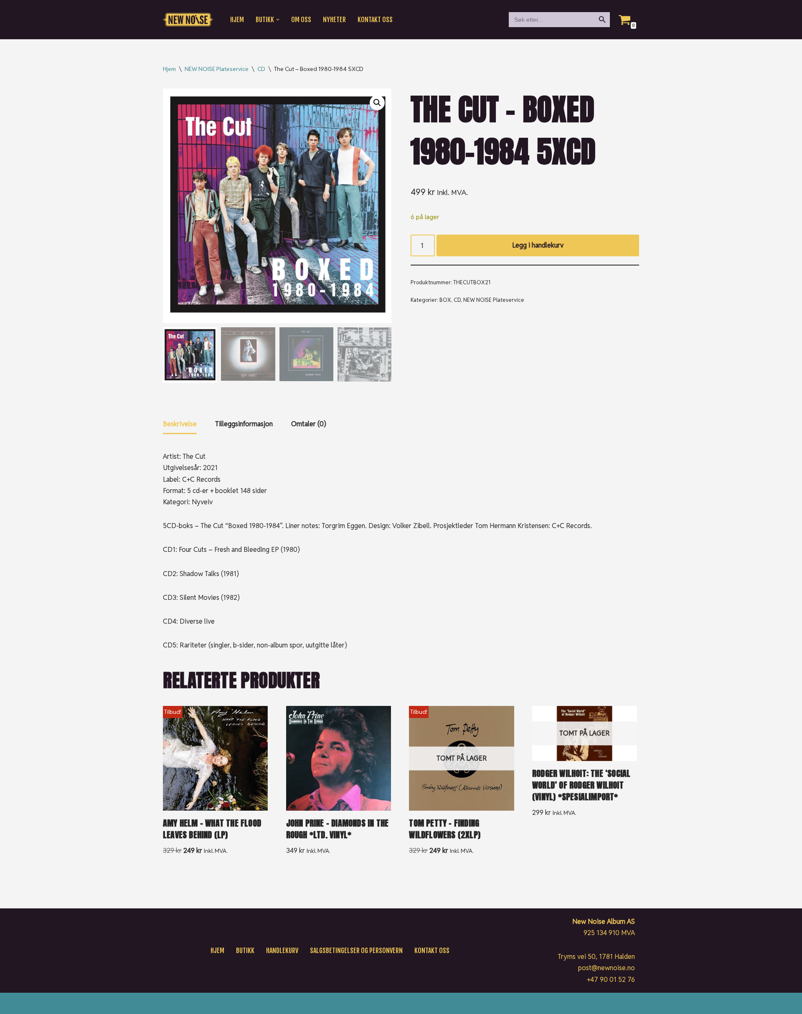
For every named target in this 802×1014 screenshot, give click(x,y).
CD (261, 69)
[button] (277, 19)
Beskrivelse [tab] (180, 424)
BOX (445, 299)
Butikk (245, 950)
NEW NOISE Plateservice (217, 69)
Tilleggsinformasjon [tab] (244, 424)
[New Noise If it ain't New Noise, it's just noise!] (188, 20)
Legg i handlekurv (537, 245)
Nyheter (334, 19)
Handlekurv (282, 950)
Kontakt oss (375, 19)
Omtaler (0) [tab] (308, 424)
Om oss (301, 19)
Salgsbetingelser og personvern (356, 950)
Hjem (237, 19)
